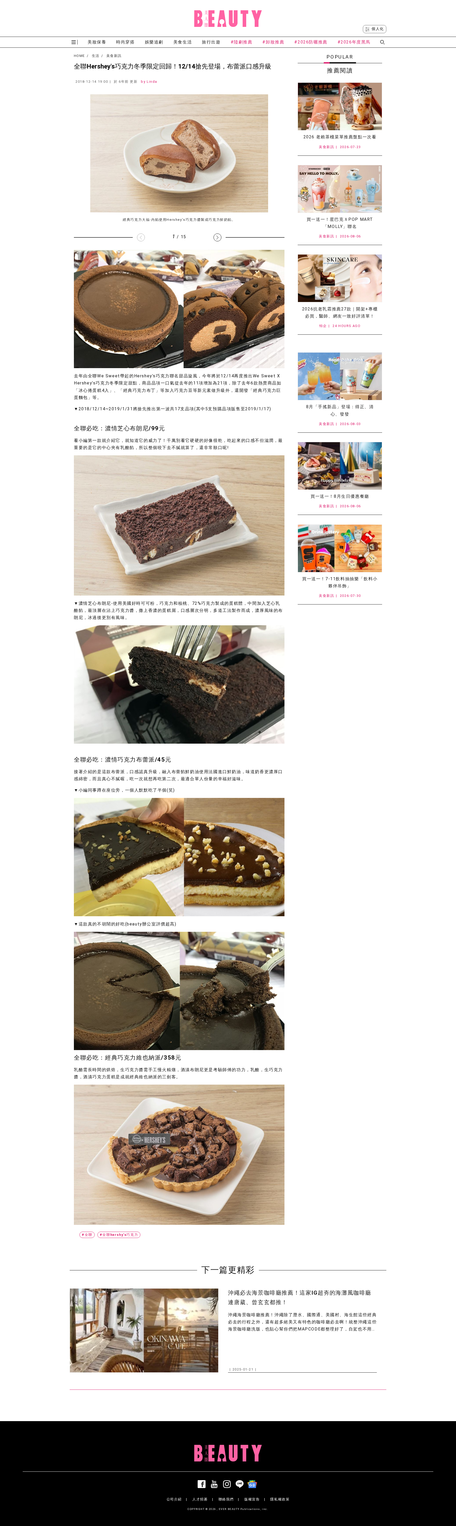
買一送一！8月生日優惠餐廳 (340, 496)
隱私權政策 (279, 1499)
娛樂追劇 (154, 42)
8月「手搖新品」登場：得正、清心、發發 (340, 410)
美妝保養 (97, 42)
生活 (95, 56)
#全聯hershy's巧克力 (119, 1235)
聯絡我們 (226, 1499)
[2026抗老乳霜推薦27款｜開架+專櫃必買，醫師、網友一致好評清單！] (340, 278)
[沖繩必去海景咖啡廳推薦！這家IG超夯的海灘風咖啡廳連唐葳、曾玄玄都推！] (144, 1330)
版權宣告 (252, 1499)
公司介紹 (174, 1499)
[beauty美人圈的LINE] (240, 1484)
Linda (152, 82)
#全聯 (87, 1235)
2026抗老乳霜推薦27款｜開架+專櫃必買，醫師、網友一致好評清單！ (340, 312)
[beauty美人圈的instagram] (228, 1484)
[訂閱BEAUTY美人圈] (253, 1484)
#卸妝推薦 (273, 42)
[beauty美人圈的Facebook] (202, 1484)
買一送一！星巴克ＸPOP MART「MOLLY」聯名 (340, 223)
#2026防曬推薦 (310, 42)
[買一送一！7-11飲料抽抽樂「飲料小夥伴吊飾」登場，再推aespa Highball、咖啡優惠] (340, 548)
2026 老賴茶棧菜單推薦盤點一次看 (340, 136)
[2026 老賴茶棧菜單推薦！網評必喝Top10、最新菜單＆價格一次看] (340, 106)
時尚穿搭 (125, 42)
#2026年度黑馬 (354, 42)
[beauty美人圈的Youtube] (215, 1484)
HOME (79, 56)
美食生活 (182, 42)
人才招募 (200, 1499)
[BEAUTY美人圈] (228, 18)
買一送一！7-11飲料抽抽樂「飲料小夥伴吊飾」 (340, 582)
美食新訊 (113, 56)
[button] (217, 237)
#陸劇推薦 (242, 42)
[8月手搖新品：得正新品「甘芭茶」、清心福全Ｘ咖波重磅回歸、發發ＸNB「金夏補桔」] (340, 376)
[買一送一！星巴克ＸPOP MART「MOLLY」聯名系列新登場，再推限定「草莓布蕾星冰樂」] (340, 189)
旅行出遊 (211, 42)
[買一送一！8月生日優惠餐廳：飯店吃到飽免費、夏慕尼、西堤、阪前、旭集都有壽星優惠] (340, 466)
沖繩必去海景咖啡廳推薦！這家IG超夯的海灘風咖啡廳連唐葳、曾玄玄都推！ (299, 1297)
